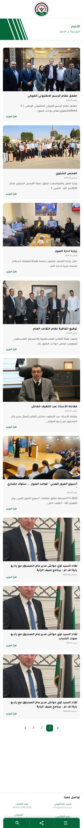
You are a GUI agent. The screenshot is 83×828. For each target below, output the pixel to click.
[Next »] (25, 728)
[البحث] (17, 823)
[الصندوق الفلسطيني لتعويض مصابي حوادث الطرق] (41, 9)
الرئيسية (75, 31)
